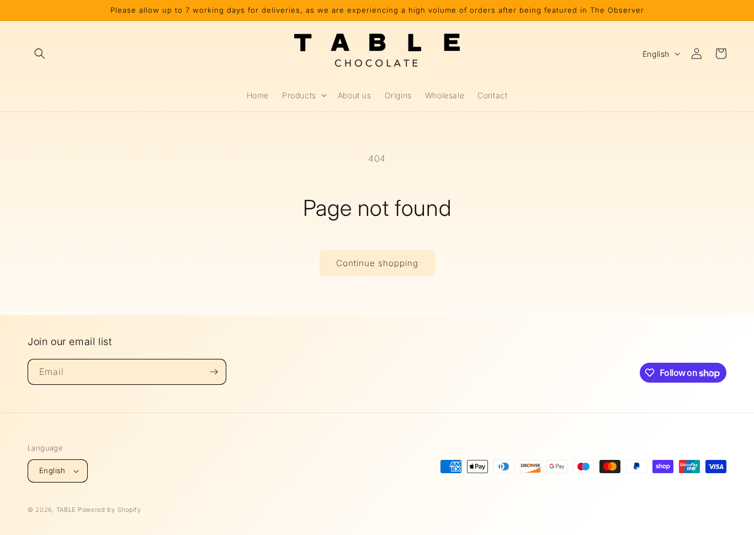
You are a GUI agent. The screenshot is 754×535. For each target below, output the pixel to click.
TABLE (66, 509)
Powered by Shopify (109, 509)
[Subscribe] (213, 372)
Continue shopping (377, 263)
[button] (40, 53)
